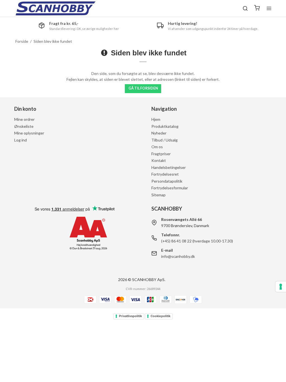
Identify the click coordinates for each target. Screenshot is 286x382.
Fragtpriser (161, 153)
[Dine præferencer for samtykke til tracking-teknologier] (280, 286)
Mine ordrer (24, 119)
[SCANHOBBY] (55, 8)
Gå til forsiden (143, 88)
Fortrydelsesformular (169, 187)
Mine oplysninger (29, 133)
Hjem (155, 119)
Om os (157, 146)
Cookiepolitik (160, 316)
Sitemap (158, 194)
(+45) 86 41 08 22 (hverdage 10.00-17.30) (197, 241)
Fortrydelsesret (165, 174)
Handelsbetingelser (168, 167)
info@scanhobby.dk (178, 256)
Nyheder (158, 133)
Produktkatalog (164, 126)
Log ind (20, 140)
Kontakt (158, 160)
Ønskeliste (24, 126)
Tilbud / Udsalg (164, 140)
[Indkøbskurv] (257, 8)
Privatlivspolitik (130, 316)
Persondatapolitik (166, 181)
